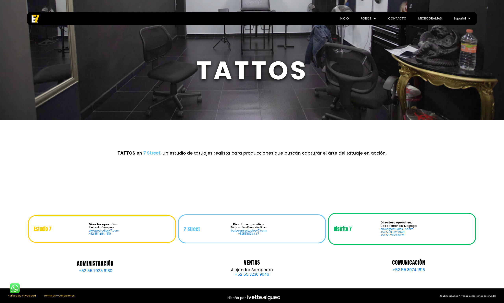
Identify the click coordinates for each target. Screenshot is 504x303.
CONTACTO (397, 18)
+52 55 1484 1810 (100, 234)
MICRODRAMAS (430, 18)
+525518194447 (248, 234)
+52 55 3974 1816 (408, 269)
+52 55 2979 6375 (393, 235)
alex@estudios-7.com (104, 231)
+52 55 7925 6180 (95, 270)
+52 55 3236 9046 (252, 274)
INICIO (344, 18)
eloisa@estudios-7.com (397, 229)
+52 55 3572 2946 (393, 232)
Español (460, 18)
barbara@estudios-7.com (249, 231)
